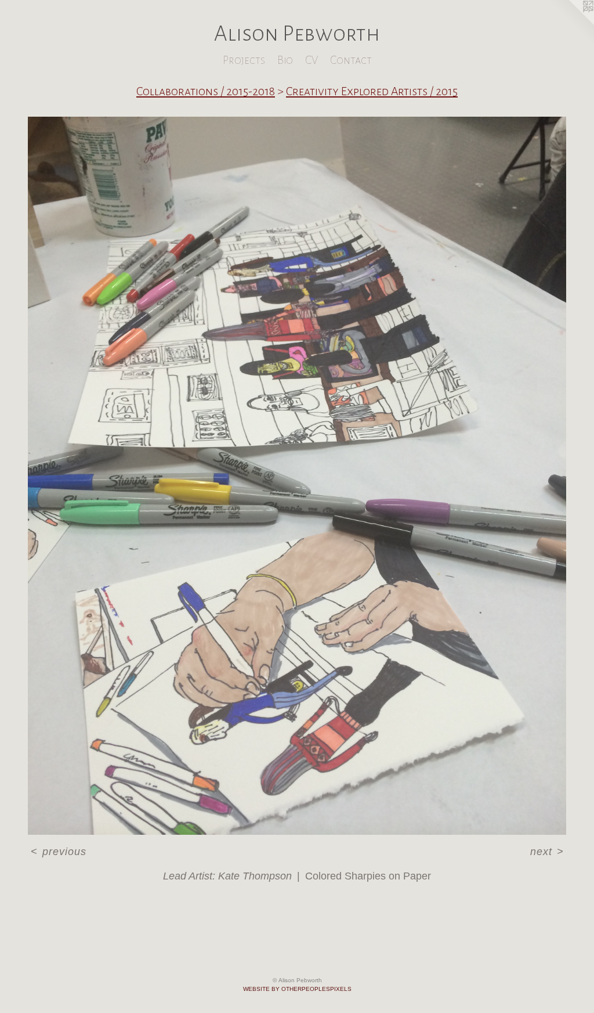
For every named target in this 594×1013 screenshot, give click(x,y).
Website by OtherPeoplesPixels (297, 989)
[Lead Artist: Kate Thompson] (297, 476)
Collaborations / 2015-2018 (205, 91)
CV (311, 60)
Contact (351, 60)
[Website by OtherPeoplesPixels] (571, 23)
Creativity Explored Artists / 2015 (372, 91)
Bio (285, 60)
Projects (244, 60)
